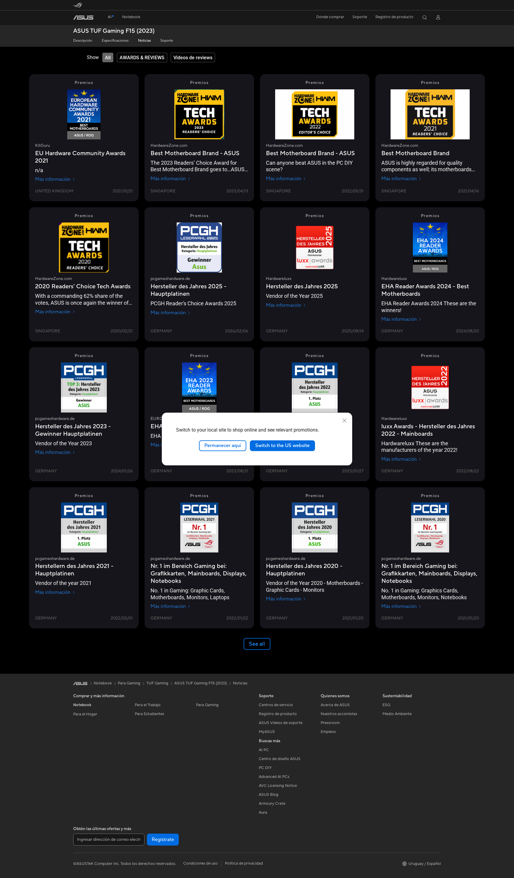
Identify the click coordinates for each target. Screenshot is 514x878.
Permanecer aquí (222, 446)
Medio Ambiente (397, 714)
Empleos (328, 731)
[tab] (107, 57)
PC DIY (265, 767)
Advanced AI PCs (274, 776)
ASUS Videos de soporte (281, 722)
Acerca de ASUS (335, 705)
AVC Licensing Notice (278, 785)
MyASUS (267, 731)
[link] (83, 17)
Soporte (166, 40)
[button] (131, 17)
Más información (52, 179)
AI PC (264, 750)
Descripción (82, 40)
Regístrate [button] (163, 840)
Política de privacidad (244, 863)
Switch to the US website (282, 446)
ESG (386, 705)
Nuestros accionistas (339, 714)
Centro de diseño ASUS (279, 758)
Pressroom (330, 722)
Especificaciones (115, 40)
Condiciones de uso (200, 863)
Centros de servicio (276, 705)
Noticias (144, 40)
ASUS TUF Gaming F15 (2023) (114, 31)
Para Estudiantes (149, 714)
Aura (263, 812)
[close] (344, 420)
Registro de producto (394, 17)
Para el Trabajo (148, 705)
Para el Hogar (85, 714)
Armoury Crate (272, 803)
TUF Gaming (157, 683)
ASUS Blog (268, 794)
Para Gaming (207, 705)
